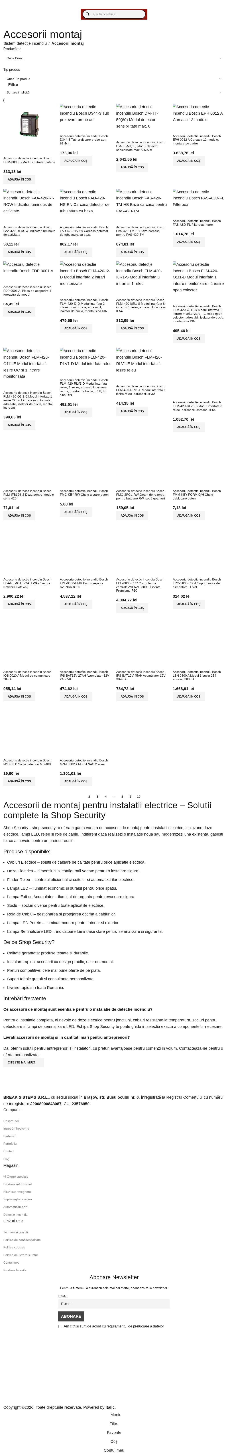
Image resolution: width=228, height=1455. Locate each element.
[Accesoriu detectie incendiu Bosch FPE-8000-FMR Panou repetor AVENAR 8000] (86, 545)
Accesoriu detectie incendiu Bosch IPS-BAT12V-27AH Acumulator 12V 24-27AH (84, 675)
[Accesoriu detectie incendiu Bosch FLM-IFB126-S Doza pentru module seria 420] (29, 457)
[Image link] (31, 1085)
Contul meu (11, 1262)
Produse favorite (14, 1270)
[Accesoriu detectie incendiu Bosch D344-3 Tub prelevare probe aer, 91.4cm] (86, 113)
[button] (19, 179)
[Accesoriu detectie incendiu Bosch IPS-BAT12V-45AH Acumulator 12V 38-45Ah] (142, 637)
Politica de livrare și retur (20, 1255)
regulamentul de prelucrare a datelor (135, 1326)
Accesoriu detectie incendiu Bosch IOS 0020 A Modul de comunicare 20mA (27, 675)
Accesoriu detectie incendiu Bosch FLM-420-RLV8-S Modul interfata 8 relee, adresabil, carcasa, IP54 (197, 406)
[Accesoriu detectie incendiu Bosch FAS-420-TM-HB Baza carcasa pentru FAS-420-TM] (142, 201)
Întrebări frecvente (16, 1128)
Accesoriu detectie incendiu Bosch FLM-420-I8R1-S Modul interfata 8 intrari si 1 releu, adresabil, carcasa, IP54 (141, 305)
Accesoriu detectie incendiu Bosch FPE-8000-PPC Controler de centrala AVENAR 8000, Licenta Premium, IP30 (140, 585)
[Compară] (8, 150)
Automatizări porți (15, 1207)
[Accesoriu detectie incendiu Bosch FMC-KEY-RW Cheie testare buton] (86, 457)
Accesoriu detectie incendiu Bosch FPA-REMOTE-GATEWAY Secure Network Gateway (27, 583)
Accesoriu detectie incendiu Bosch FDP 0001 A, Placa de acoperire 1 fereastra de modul (27, 290)
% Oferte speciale (15, 1176)
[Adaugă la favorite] (33, 150)
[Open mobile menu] (8, 4)
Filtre (13, 85)
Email (62, 1296)
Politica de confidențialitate (22, 1240)
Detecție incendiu (15, 1214)
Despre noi (11, 1121)
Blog (6, 1159)
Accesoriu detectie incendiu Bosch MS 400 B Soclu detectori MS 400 (27, 762)
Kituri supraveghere (17, 1191)
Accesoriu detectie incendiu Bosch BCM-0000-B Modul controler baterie (29, 160)
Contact (8, 1151)
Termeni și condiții (15, 1232)
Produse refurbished (17, 1184)
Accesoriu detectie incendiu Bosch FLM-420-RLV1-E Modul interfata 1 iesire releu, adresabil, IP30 (141, 390)
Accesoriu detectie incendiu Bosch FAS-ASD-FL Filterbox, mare (197, 222)
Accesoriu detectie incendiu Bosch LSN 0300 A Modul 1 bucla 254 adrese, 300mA (197, 675)
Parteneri (9, 1136)
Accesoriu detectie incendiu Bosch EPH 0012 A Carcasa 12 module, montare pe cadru (197, 139)
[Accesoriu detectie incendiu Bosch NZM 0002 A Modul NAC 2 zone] (86, 726)
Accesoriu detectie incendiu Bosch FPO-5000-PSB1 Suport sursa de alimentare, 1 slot (197, 583)
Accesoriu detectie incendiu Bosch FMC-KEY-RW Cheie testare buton (84, 492)
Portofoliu (10, 1143)
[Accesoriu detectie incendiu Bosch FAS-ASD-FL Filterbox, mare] (199, 198)
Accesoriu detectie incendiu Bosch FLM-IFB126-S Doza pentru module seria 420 (28, 494)
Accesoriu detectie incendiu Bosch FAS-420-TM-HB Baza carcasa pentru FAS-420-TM (140, 231)
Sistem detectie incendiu (25, 43)
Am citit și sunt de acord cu (113, 1326)
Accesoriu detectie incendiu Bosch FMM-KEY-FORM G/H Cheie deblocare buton (197, 494)
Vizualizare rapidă (21, 150)
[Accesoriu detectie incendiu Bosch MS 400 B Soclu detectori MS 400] (29, 726)
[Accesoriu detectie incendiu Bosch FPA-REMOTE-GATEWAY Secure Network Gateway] (29, 545)
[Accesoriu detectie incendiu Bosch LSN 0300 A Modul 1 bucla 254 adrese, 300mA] (199, 637)
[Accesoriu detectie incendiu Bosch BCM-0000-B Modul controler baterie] (29, 124)
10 (138, 796)
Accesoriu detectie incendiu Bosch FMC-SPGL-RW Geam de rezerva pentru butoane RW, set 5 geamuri (140, 494)
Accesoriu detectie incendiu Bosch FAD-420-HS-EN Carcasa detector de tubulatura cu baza (84, 231)
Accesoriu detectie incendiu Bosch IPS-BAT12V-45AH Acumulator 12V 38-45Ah (140, 675)
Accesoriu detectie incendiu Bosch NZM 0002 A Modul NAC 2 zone (84, 762)
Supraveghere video (17, 1199)
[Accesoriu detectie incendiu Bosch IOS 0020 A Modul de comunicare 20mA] (29, 637)
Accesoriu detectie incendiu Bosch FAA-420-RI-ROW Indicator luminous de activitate (29, 231)
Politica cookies (14, 1247)
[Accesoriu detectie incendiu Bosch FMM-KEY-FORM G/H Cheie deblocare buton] (199, 457)
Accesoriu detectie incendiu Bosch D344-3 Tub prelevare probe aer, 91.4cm (84, 139)
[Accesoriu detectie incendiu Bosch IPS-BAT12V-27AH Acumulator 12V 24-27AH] (86, 637)
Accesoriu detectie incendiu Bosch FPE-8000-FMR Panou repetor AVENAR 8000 (84, 583)
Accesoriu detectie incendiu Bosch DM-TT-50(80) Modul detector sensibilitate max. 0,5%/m (140, 146)
